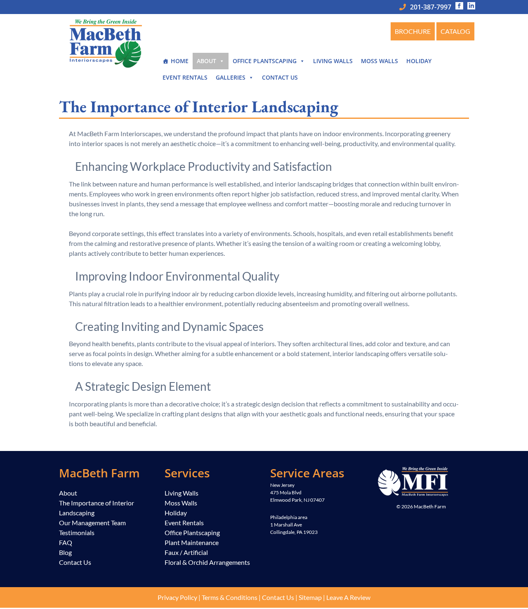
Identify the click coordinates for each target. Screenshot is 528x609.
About (206, 61)
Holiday (418, 61)
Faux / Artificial (186, 552)
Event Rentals (185, 77)
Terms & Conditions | (232, 597)
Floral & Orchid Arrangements (207, 562)
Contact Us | (280, 597)
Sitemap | (312, 597)
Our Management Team (92, 522)
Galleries (230, 77)
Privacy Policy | (179, 597)
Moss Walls (379, 61)
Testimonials (76, 532)
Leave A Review (348, 597)
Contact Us (280, 77)
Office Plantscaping (265, 61)
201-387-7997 (430, 7)
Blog (65, 552)
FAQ (65, 542)
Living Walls (333, 61)
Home (180, 61)
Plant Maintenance (192, 542)
